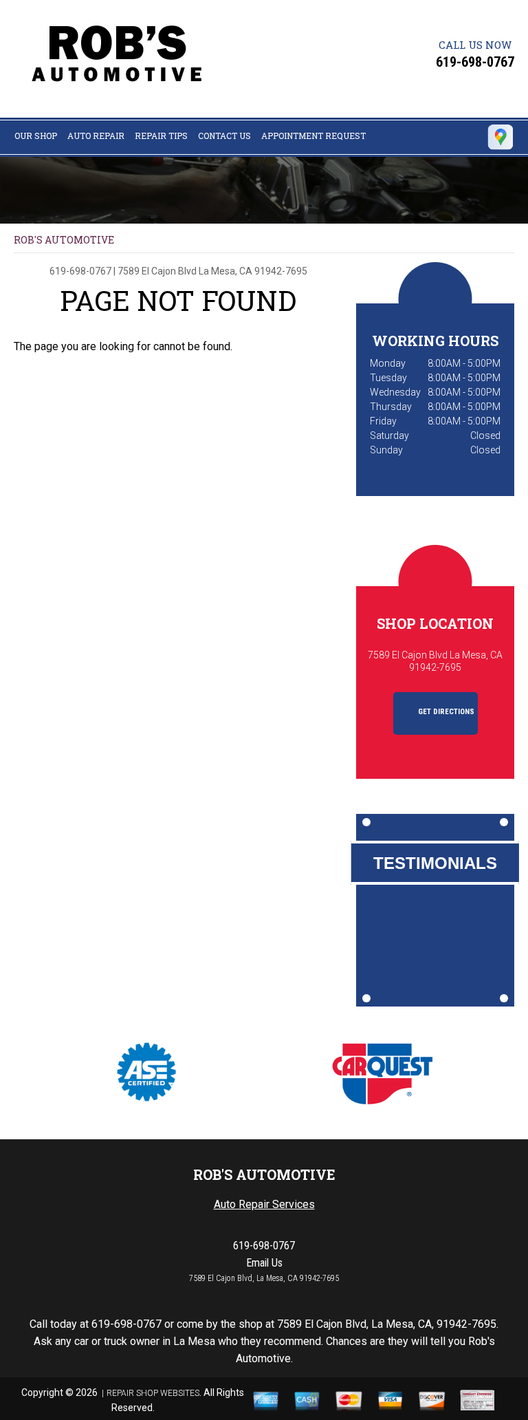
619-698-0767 (475, 62)
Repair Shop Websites (153, 1393)
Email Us (264, 1262)
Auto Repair (95, 135)
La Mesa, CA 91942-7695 (253, 271)
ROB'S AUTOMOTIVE (64, 239)
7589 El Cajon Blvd (157, 271)
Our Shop (35, 135)
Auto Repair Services (264, 1204)
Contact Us (224, 135)
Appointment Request (313, 135)
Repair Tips (161, 135)
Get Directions (445, 711)
